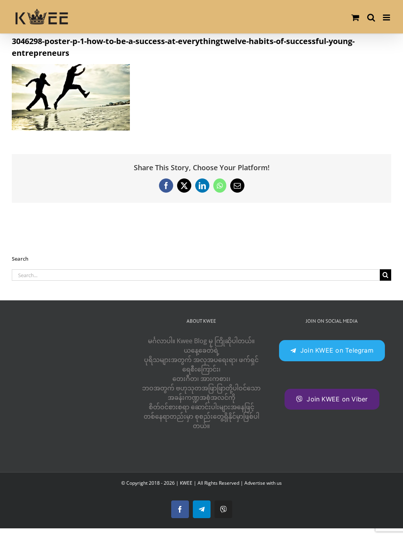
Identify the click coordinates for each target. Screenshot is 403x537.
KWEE (186, 483)
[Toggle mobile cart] (355, 17)
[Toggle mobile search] (371, 17)
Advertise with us (263, 483)
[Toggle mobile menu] (387, 17)
